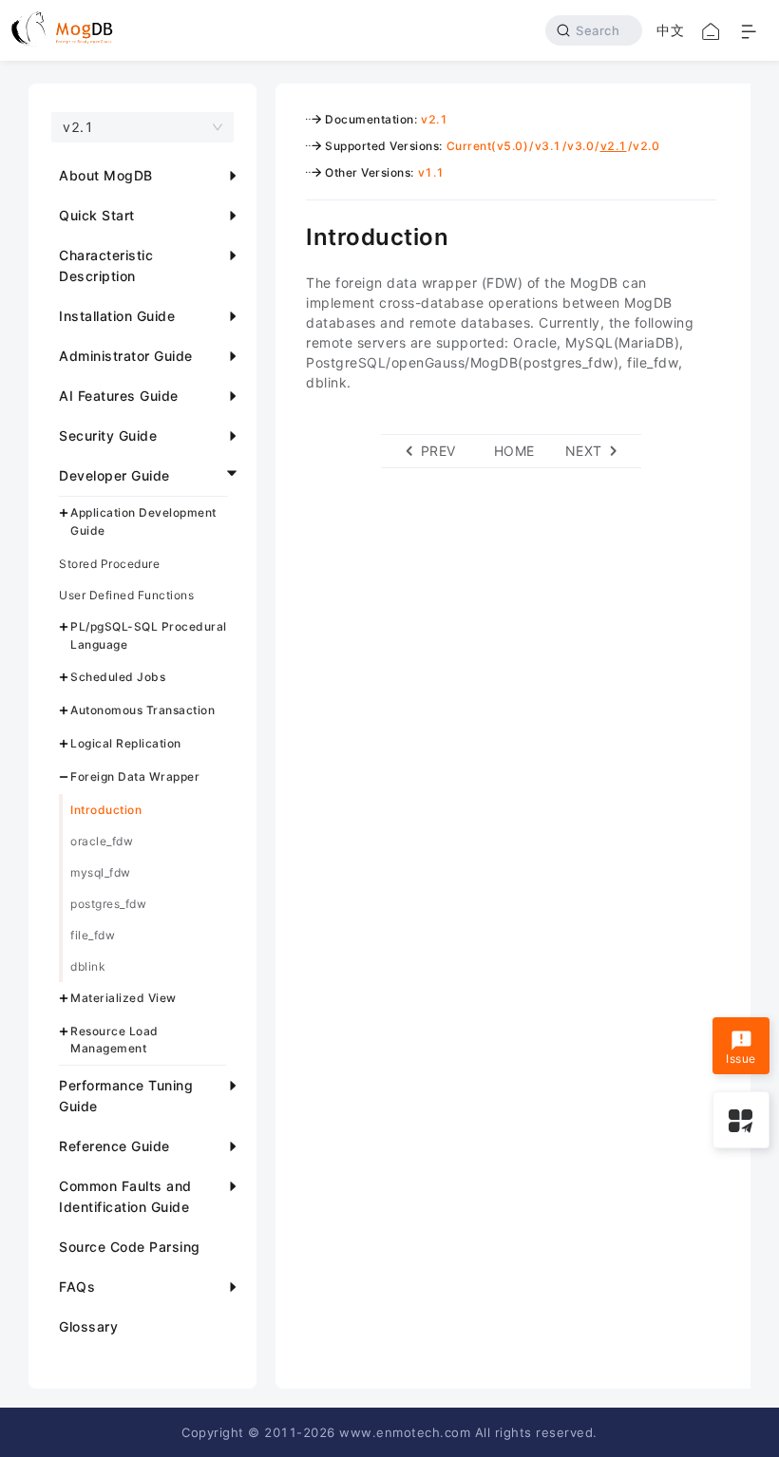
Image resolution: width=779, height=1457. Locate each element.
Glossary (88, 1326)
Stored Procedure (109, 564)
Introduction (106, 810)
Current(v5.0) (487, 146)
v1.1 (431, 172)
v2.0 (646, 146)
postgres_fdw (108, 904)
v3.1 (548, 146)
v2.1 (434, 119)
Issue (741, 1058)
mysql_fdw (100, 872)
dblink (87, 966)
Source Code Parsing (129, 1247)
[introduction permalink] (291, 234)
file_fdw (92, 935)
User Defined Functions (126, 595)
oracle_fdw (101, 841)
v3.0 (580, 146)
